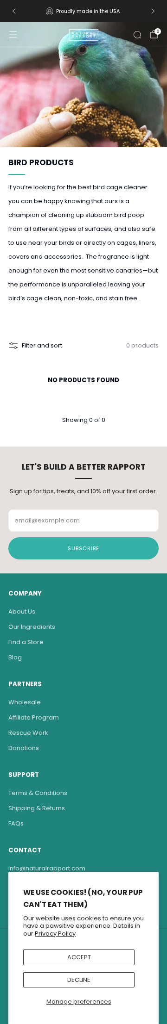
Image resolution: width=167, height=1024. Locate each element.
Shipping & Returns (36, 808)
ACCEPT (79, 957)
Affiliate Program (33, 717)
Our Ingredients (31, 626)
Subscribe (83, 548)
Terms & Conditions (37, 792)
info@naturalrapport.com (46, 868)
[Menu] (13, 34)
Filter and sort (42, 345)
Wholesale (24, 702)
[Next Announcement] (153, 11)
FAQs (16, 823)
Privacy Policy (55, 933)
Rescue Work (28, 732)
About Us (21, 611)
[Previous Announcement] (13, 11)
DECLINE (78, 979)
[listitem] (83, 11)
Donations (23, 748)
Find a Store (26, 642)
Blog (15, 657)
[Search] (137, 34)
